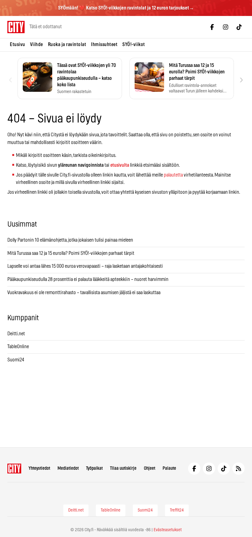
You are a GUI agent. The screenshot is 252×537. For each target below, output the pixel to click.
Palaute (169, 468)
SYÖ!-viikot (133, 44)
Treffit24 (177, 510)
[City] (14, 468)
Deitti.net (16, 333)
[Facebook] (212, 27)
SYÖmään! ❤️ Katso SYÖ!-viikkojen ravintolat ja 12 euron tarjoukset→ (126, 8)
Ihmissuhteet (104, 44)
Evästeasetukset (168, 530)
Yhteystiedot (39, 468)
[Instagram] (225, 27)
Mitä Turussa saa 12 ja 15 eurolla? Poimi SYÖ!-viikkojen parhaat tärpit (71, 253)
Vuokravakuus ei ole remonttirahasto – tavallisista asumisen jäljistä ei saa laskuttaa (83, 292)
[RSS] (238, 468)
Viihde (36, 44)
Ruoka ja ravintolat (67, 44)
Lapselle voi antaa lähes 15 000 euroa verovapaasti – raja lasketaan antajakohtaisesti (85, 266)
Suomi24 (15, 359)
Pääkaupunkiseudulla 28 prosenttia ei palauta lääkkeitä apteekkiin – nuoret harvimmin (87, 279)
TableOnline (18, 346)
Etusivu (17, 44)
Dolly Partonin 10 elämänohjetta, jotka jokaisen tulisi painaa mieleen (70, 240)
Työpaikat (94, 468)
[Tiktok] (239, 27)
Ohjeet (149, 468)
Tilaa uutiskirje (123, 468)
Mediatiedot (68, 468)
